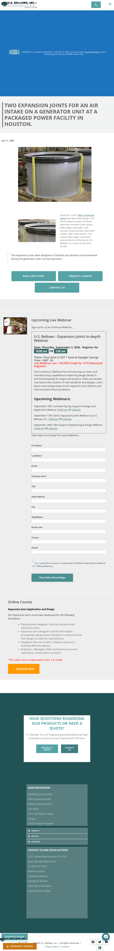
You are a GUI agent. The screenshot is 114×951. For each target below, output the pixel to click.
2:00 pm (61, 351)
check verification (91, 52)
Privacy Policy (51, 946)
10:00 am (41, 351)
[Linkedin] (100, 948)
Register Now (25, 668)
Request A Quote (80, 276)
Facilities (65, 946)
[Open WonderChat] (106, 937)
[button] (110, 4)
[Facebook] (93, 942)
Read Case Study (34, 276)
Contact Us (57, 287)
